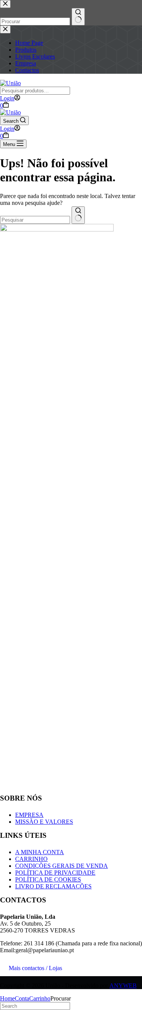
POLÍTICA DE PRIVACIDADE (55, 872)
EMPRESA (29, 815)
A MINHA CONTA (39, 852)
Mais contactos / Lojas (35, 968)
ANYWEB (123, 985)
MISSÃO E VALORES (44, 821)
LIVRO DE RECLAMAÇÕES (53, 886)
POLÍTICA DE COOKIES (48, 879)
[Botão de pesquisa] (78, 215)
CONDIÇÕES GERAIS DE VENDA (61, 866)
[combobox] (35, 220)
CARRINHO (31, 859)
